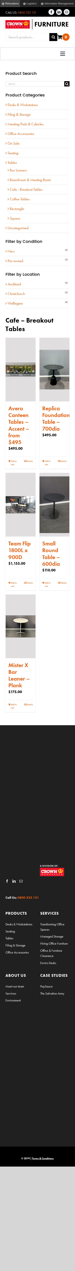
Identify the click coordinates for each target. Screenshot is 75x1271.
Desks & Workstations (23, 104)
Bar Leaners (18, 170)
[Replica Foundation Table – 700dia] (54, 369)
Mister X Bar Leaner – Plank (19, 675)
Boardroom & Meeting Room (30, 179)
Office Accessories (21, 133)
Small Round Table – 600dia (51, 553)
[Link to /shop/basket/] (59, 37)
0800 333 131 (27, 12)
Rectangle (17, 208)
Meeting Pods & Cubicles (26, 124)
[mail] (67, 12)
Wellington (15, 303)
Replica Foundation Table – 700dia (56, 418)
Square (15, 218)
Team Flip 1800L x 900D (19, 550)
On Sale (13, 143)
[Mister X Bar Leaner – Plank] (20, 626)
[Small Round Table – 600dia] (54, 505)
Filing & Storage (19, 114)
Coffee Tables (19, 199)
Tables (12, 162)
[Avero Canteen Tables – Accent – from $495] (20, 369)
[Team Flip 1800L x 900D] (20, 505)
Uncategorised (18, 228)
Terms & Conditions (43, 1158)
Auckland (14, 284)
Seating (13, 153)
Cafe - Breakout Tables (26, 189)
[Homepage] (37, 24)
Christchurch (16, 293)
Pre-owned (15, 260)
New (11, 251)
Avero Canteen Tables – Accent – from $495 (18, 425)
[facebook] (51, 12)
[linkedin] (59, 12)
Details (30, 461)
